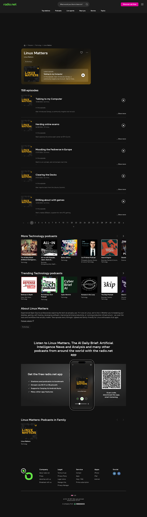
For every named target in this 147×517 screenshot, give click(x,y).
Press (41, 476)
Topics (103, 11)
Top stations (46, 11)
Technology (28, 61)
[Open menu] (142, 4)
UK (75, 495)
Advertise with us (45, 479)
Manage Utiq (62, 482)
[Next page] (123, 223)
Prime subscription (82, 482)
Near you (82, 11)
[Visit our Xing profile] (119, 473)
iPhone (96, 473)
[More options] (87, 52)
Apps (77, 476)
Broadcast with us (45, 482)
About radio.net (44, 473)
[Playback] (83, 75)
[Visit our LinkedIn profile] (114, 473)
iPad (95, 476)
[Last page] (73, 226)
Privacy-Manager (63, 485)
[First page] (23, 223)
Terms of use (62, 473)
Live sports (70, 11)
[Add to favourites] (81, 52)
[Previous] (117, 235)
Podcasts (58, 11)
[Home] (25, 45)
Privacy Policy (62, 476)
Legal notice (62, 479)
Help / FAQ (79, 479)
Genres (93, 11)
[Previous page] (28, 223)
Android (97, 479)
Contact (78, 473)
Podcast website (26, 321)
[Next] (123, 235)
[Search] (87, 4)
